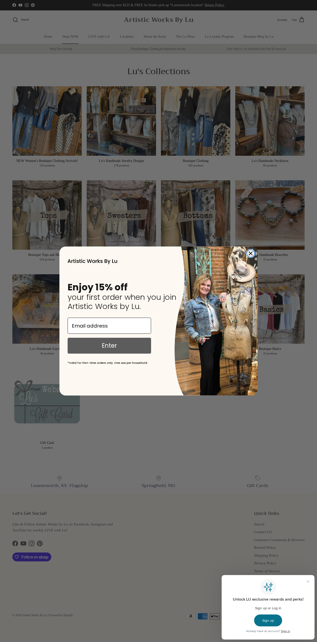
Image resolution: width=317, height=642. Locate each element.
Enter (109, 345)
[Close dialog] (251, 253)
